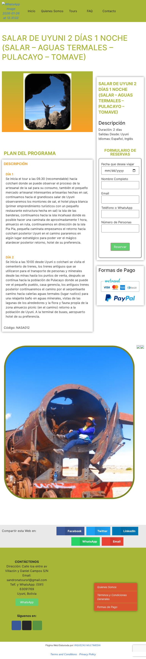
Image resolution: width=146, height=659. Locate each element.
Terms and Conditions (63, 654)
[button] (70, 531)
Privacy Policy (87, 654)
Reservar (120, 247)
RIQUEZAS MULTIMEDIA (87, 645)
